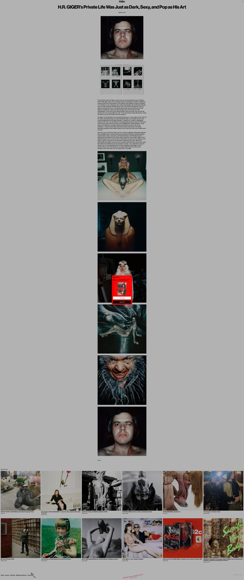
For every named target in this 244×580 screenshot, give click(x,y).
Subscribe (122, 302)
